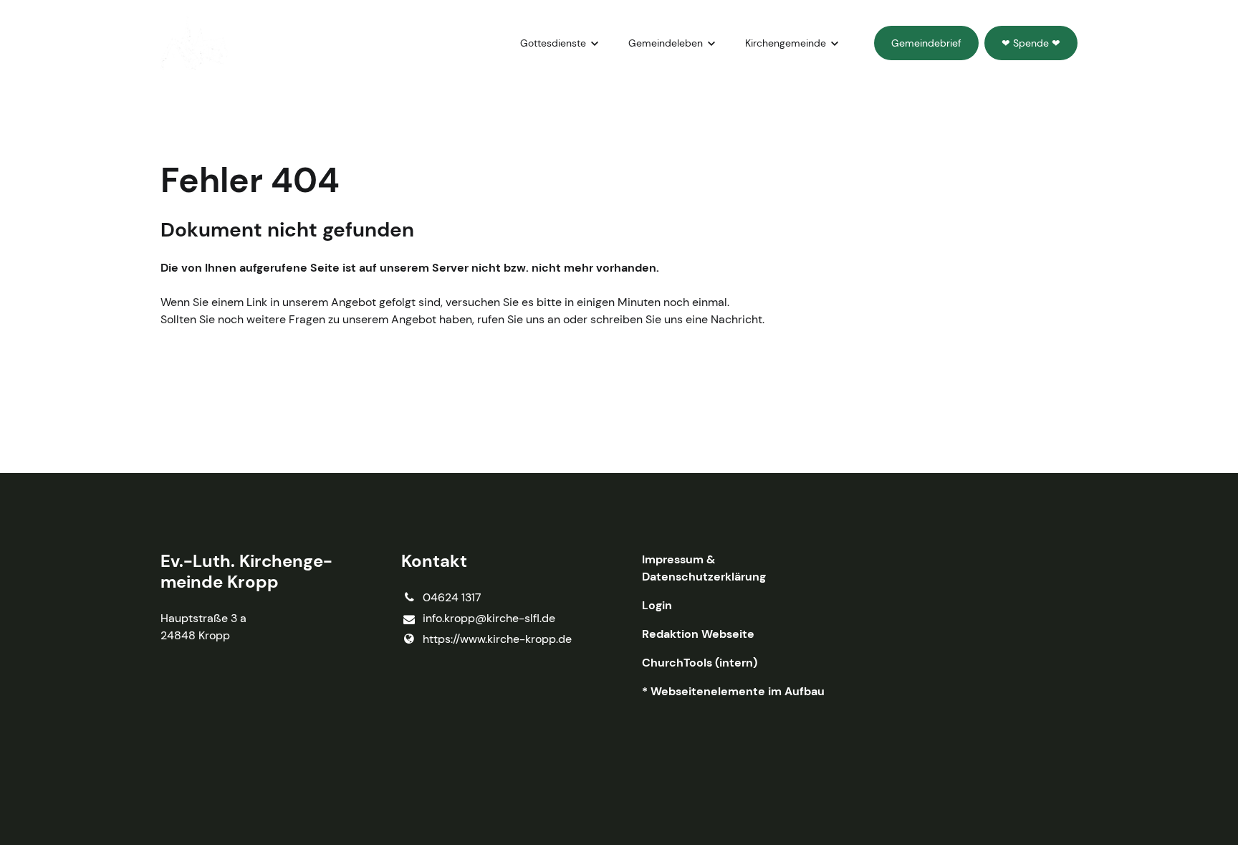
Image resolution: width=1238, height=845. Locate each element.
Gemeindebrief (926, 43)
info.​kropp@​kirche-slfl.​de (489, 618)
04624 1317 (452, 597)
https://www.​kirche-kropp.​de (497, 638)
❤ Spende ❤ (1031, 43)
